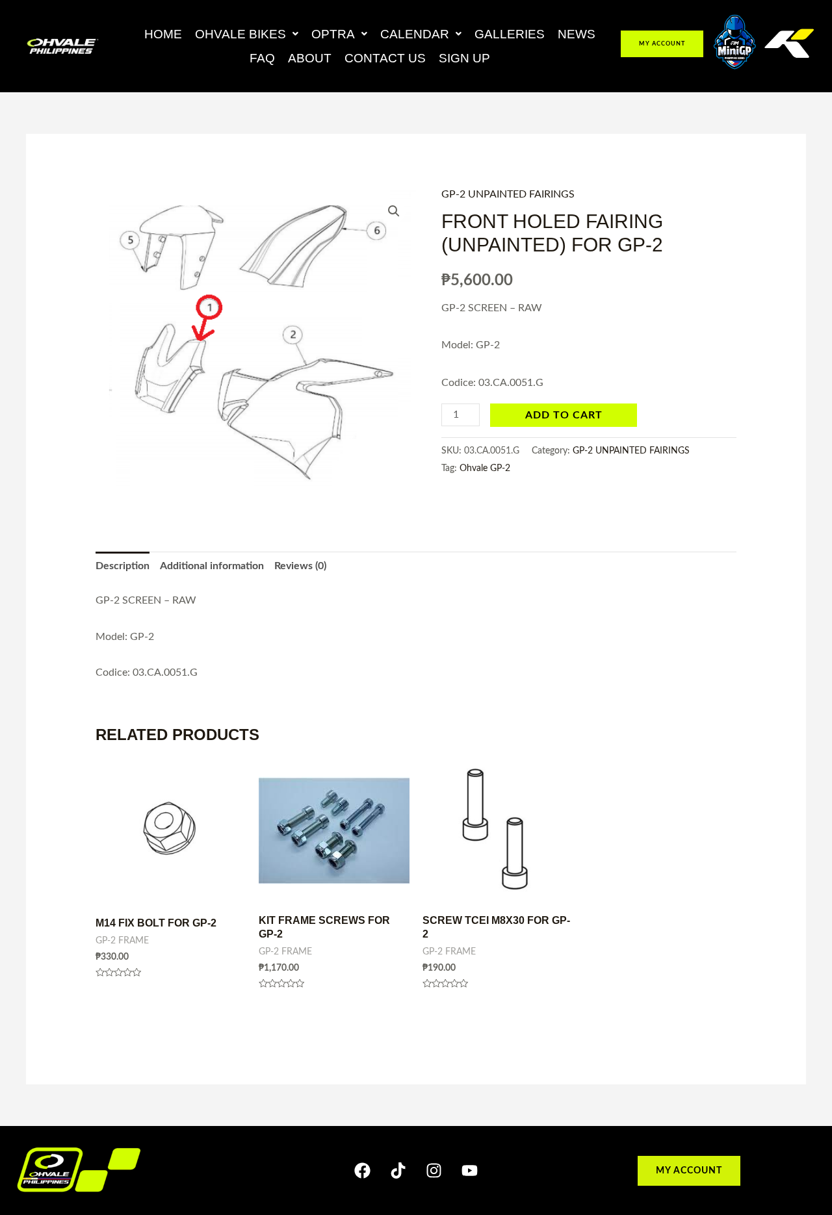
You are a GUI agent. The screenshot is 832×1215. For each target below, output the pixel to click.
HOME (163, 34)
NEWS (576, 34)
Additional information (212, 566)
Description (123, 566)
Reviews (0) (300, 566)
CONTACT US (385, 58)
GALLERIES (509, 34)
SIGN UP (464, 58)
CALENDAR (414, 34)
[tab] (123, 567)
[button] (246, 34)
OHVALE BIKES (240, 34)
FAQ (262, 58)
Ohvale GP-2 (485, 468)
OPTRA (333, 34)
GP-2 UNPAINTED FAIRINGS (508, 194)
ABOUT (310, 58)
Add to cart (564, 415)
